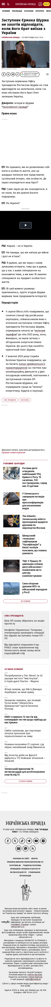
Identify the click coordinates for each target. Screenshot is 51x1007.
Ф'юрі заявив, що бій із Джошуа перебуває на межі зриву (23, 691)
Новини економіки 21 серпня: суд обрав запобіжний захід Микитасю (24, 746)
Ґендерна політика (32, 865)
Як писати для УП (18, 872)
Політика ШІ (15, 865)
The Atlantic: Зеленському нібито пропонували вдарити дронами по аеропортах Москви (35, 522)
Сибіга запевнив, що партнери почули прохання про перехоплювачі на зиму (22, 733)
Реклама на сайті (21, 858)
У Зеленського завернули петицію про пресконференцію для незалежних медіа (33, 501)
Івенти (34, 858)
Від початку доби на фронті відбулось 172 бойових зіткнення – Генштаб (24, 758)
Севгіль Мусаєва (34, 974)
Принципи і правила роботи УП (25, 869)
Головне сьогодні (14, 463)
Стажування (34, 872)
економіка (25, 400)
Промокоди (25, 876)
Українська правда (11, 37)
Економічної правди (15, 106)
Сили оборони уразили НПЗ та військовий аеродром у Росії (34, 588)
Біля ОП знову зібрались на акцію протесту (24, 622)
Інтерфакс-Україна (19, 924)
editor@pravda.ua (33, 979)
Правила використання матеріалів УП (25, 862)
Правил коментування (13, 452)
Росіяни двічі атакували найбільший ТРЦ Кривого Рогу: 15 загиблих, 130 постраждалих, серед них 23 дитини (34, 477)
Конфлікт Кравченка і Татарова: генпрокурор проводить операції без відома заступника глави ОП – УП (24, 634)
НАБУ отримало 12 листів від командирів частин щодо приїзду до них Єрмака (25, 719)
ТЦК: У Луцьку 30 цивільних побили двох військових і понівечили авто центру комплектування (32, 568)
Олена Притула (35, 977)
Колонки (28, 11)
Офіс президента (10, 400)
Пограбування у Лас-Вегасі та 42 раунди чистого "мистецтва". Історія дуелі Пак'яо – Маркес (23, 678)
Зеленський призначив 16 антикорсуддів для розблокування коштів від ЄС (24, 771)
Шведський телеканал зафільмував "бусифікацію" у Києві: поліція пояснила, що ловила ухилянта (34, 544)
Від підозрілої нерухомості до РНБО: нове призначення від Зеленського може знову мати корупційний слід (22, 649)
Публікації (17, 11)
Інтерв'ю (39, 11)
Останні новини (13, 669)
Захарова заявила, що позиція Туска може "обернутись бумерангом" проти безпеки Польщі (22, 704)
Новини (6, 11)
